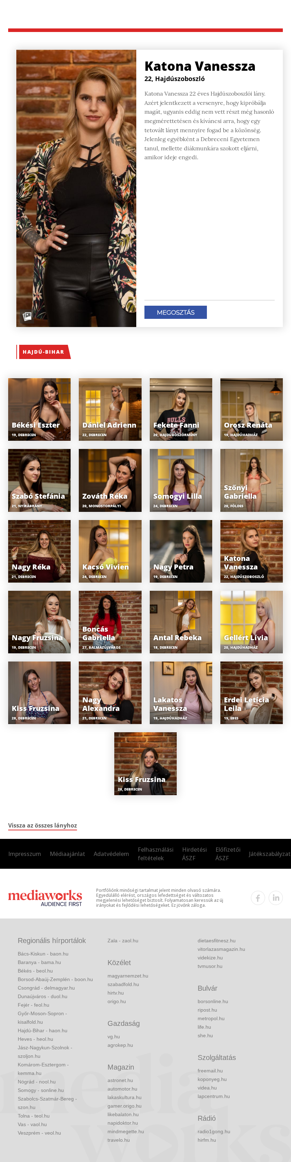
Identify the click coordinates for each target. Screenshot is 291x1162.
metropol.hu (211, 1018)
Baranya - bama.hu (39, 962)
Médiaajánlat (67, 854)
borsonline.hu (213, 1001)
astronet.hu (120, 1080)
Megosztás (175, 312)
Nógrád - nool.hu (37, 1082)
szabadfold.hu (123, 984)
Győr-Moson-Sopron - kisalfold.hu (42, 1018)
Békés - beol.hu (35, 971)
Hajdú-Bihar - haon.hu (42, 1030)
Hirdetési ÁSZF (194, 854)
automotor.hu (122, 1089)
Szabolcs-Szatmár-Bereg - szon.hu (47, 1103)
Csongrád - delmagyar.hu (46, 988)
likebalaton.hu (123, 1114)
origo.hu (117, 1001)
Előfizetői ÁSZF (228, 854)
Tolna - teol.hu (34, 1116)
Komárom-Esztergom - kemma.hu (43, 1069)
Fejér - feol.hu (33, 1005)
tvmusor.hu (210, 966)
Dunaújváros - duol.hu (42, 996)
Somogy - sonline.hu (41, 1090)
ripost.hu (207, 1010)
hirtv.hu (116, 993)
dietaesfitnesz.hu (217, 940)
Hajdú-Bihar (43, 351)
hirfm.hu (207, 1140)
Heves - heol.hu (35, 1039)
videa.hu (207, 1088)
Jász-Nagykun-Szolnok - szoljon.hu (45, 1052)
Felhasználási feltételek (156, 854)
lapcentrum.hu (214, 1096)
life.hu (204, 1027)
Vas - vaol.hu (32, 1124)
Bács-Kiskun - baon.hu (43, 954)
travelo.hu (119, 1140)
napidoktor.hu (123, 1123)
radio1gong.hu (214, 1131)
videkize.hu (210, 957)
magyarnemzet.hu (128, 976)
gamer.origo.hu (125, 1106)
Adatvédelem (111, 854)
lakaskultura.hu (125, 1097)
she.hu (205, 1035)
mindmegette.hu (126, 1131)
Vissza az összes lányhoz (42, 825)
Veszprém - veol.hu (39, 1133)
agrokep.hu (120, 1045)
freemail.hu (210, 1070)
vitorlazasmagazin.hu (221, 949)
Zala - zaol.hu (123, 940)
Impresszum (24, 854)
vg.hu (114, 1036)
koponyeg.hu (212, 1079)
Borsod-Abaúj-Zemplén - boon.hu (55, 979)
